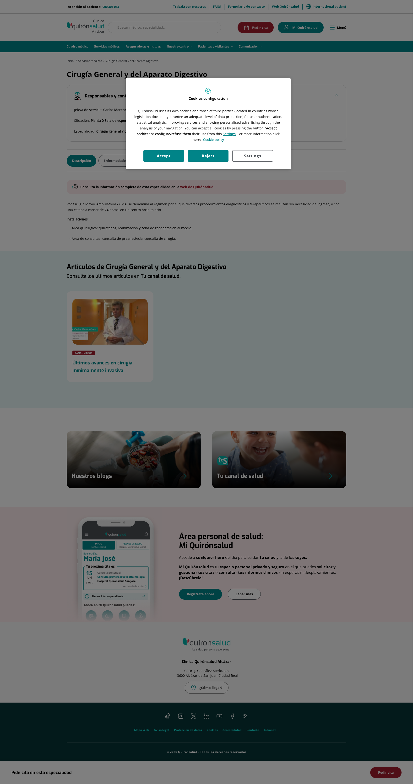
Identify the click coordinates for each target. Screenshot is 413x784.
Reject (208, 156)
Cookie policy (213, 139)
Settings (252, 156)
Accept (164, 156)
